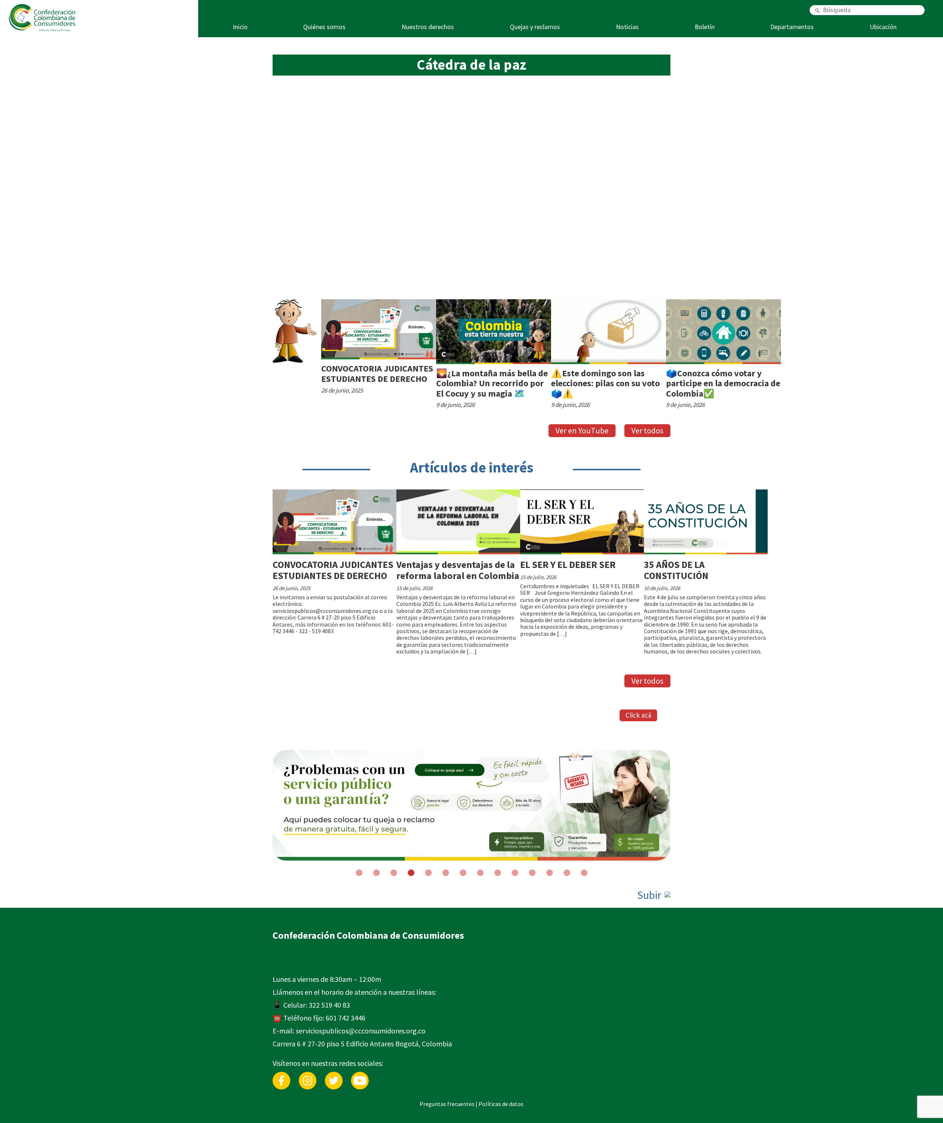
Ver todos (647, 430)
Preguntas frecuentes (447, 1104)
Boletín (705, 26)
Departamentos (792, 26)
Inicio (240, 26)
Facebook (281, 1075)
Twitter (334, 1075)
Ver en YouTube (582, 430)
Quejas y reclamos (535, 26)
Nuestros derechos (428, 26)
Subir (650, 895)
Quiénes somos (324, 26)
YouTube (360, 1075)
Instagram (307, 1075)
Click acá (638, 715)
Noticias (627, 26)
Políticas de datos (500, 1104)
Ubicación (883, 26)
